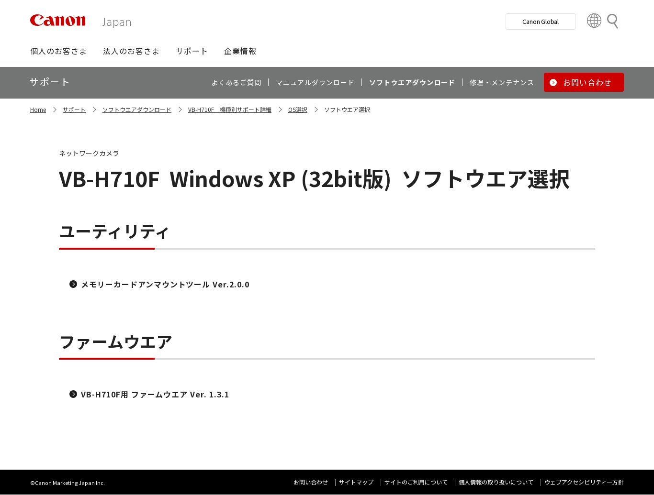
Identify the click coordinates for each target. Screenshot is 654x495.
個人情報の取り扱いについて (496, 482)
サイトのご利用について (416, 482)
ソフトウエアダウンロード (136, 109)
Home (38, 109)
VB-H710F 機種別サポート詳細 (229, 109)
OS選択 (297, 109)
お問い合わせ (310, 482)
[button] (58, 50)
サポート (74, 109)
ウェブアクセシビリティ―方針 (584, 482)
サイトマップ (356, 482)
